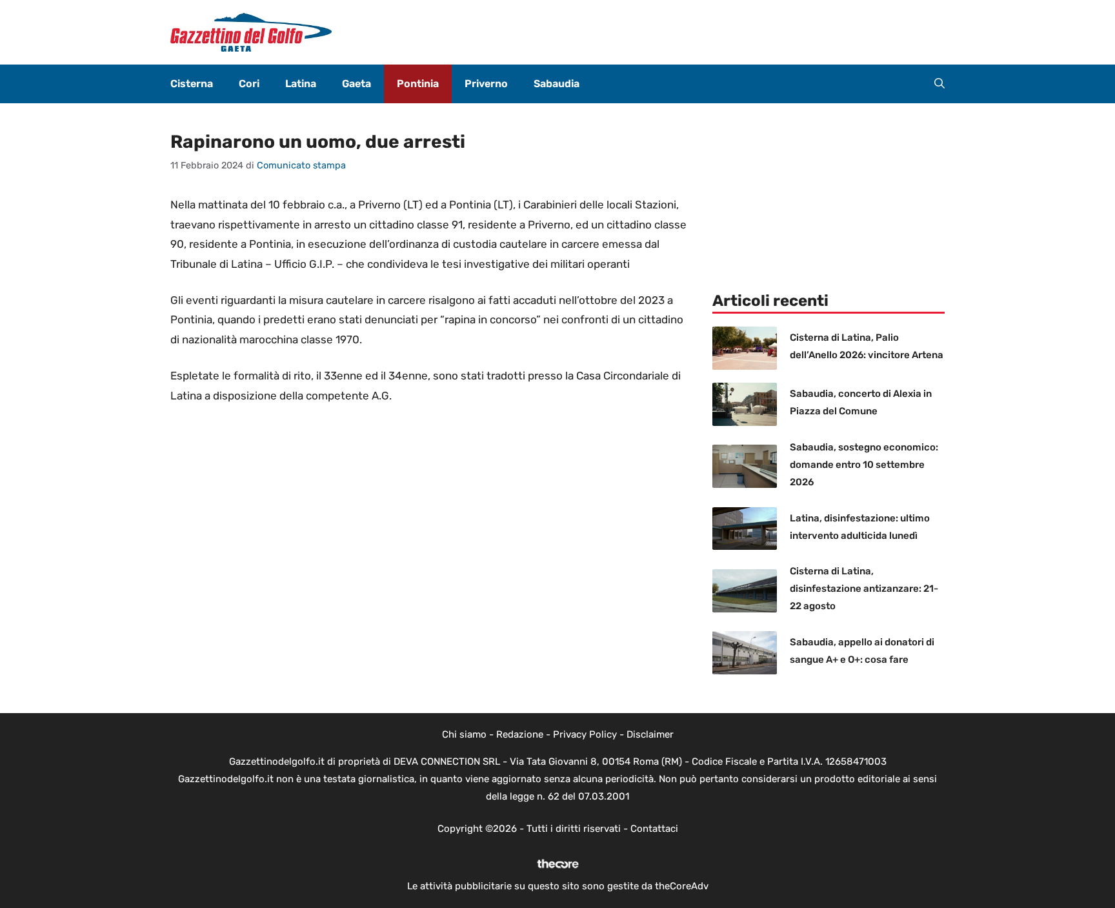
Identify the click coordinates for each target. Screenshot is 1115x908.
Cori (249, 83)
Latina (300, 83)
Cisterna (191, 83)
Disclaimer (650, 734)
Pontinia (418, 83)
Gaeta (356, 83)
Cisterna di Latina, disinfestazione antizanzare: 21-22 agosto (864, 588)
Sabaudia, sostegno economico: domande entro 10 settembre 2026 (864, 464)
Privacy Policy (585, 734)
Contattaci (654, 828)
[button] (939, 84)
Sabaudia (556, 83)
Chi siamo (464, 734)
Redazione (519, 734)
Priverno (486, 83)
